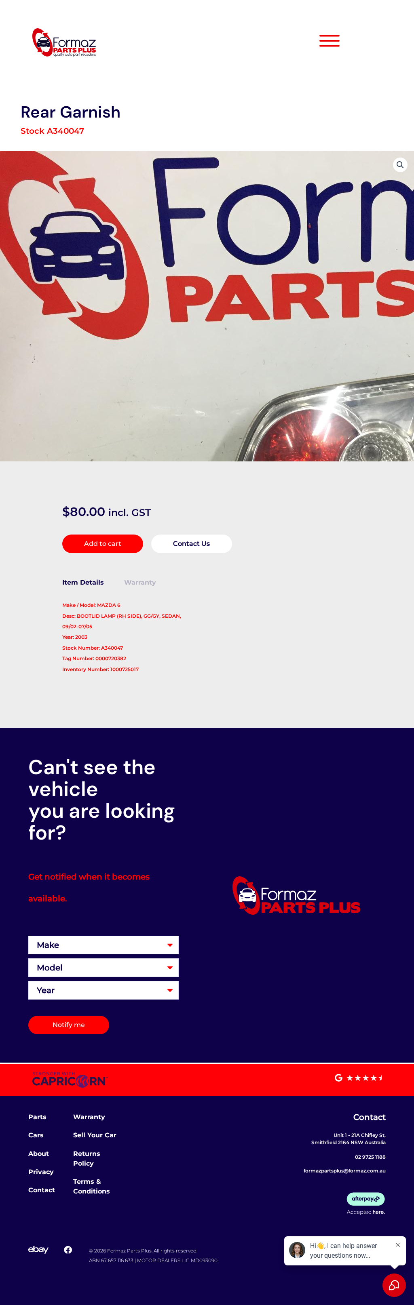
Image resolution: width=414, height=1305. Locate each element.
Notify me (69, 1025)
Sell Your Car (94, 1135)
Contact (41, 1190)
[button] (400, 165)
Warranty (89, 1117)
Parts (37, 1117)
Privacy (41, 1172)
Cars (36, 1135)
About (38, 1154)
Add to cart (102, 543)
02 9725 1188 (370, 1157)
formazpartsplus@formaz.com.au (345, 1171)
